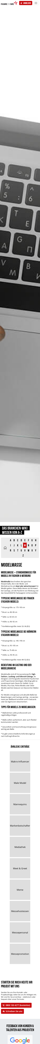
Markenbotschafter (20, 825)
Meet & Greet (20, 868)
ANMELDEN (27, 3)
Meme (20, 889)
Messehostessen (20, 911)
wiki (5, 548)
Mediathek (20, 846)
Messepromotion (20, 953)
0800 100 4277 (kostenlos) (18, 1005)
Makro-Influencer (20, 761)
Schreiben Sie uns (14, 1011)
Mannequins (20, 804)
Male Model (20, 782)
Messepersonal (20, 932)
